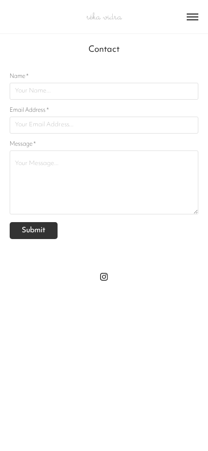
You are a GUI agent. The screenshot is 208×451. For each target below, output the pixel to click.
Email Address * (29, 110)
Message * (23, 144)
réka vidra (104, 17)
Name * (19, 76)
